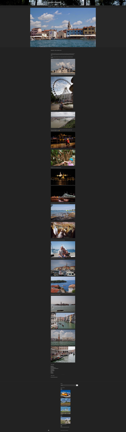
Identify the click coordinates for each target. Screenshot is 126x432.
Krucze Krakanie (54, 2)
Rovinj (51, 371)
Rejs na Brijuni (52, 370)
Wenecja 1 (52, 372)
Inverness (62, 414)
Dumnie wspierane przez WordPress (64, 430)
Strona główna (49, 6)
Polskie (61, 6)
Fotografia (67, 6)
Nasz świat (53, 6)
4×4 (64, 6)
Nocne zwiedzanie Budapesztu (54, 368)
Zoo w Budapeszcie (53, 367)
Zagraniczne (57, 6)
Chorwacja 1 (52, 369)
